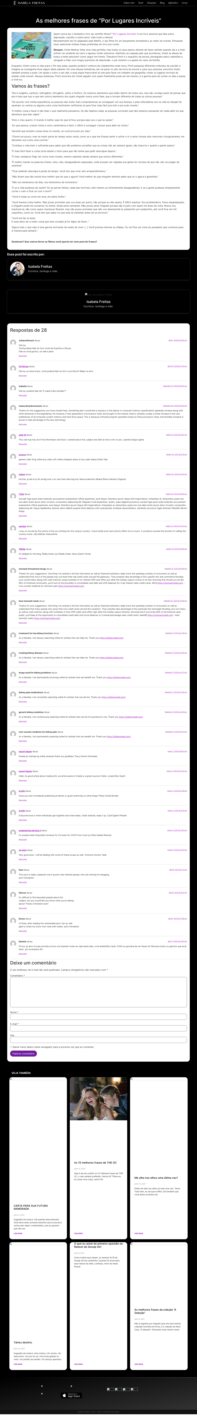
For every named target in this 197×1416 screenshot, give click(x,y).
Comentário (17, 975)
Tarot (140, 2)
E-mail (14, 1024)
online (22, 474)
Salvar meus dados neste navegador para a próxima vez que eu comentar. (53, 1047)
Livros (184, 2)
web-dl (22, 435)
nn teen (23, 850)
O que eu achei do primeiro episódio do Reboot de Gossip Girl (98, 1245)
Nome (14, 1012)
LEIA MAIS (18, 1233)
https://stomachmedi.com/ (71, 586)
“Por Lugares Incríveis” (124, 33)
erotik (22, 791)
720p (21, 494)
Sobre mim (129, 2)
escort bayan (25, 751)
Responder (23, 356)
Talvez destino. (23, 1342)
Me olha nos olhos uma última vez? (156, 1177)
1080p (22, 549)
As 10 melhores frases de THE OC (95, 1162)
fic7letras (24, 366)
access (22, 454)
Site (12, 1035)
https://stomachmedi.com (170, 583)
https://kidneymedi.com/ (112, 638)
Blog (162, 2)
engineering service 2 (30, 830)
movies (22, 526)
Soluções (151, 2)
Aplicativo (173, 2)
